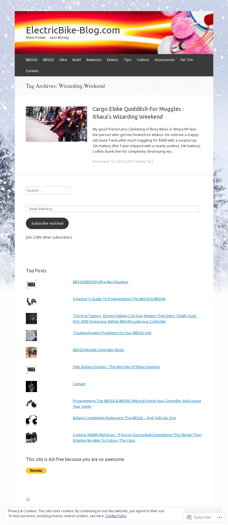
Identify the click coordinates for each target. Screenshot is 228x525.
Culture (143, 59)
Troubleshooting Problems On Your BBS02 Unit (112, 332)
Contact (32, 70)
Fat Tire (186, 59)
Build (77, 59)
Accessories (165, 59)
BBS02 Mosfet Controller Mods (98, 349)
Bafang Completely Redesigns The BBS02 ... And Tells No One (124, 417)
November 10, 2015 (108, 161)
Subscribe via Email (47, 223)
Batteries (93, 59)
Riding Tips (144, 161)
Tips (127, 59)
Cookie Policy (116, 516)
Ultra (63, 59)
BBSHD (32, 59)
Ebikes (112, 59)
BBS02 (48, 59)
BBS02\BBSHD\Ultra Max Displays (100, 281)
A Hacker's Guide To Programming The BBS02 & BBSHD (119, 298)
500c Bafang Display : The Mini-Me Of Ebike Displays (116, 366)
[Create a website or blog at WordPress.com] (28, 499)
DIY (130, 161)
